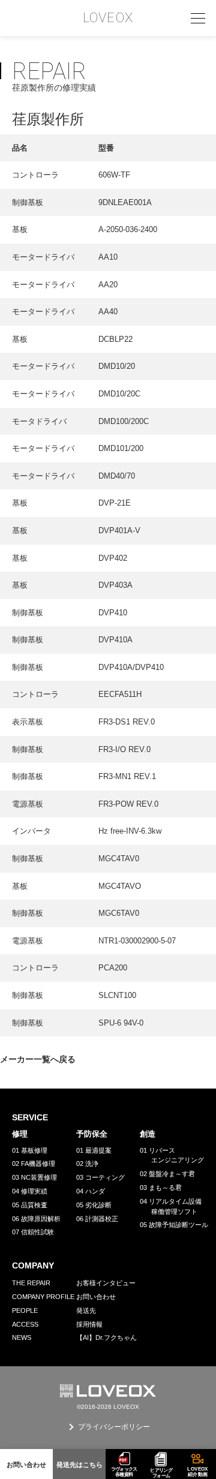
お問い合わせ (96, 1296)
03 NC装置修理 (34, 1177)
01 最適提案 (94, 1150)
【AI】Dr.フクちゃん (106, 1337)
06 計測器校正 (97, 1218)
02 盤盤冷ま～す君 (167, 1173)
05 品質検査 (29, 1205)
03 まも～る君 (161, 1187)
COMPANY (33, 1265)
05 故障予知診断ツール (174, 1224)
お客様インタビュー (106, 1282)
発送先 (86, 1310)
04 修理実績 (29, 1191)
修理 (20, 1133)
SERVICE (30, 1117)
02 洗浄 (87, 1163)
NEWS (21, 1337)
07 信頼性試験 (33, 1231)
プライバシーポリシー (114, 1427)
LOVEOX (108, 18)
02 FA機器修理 (33, 1163)
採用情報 (89, 1324)
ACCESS (25, 1324)
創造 (147, 1133)
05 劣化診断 (94, 1205)
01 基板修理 (29, 1150)
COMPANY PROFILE (43, 1296)
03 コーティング (100, 1177)
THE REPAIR (31, 1282)
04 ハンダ (90, 1191)
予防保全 (91, 1133)
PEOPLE (25, 1310)
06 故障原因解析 (36, 1218)
